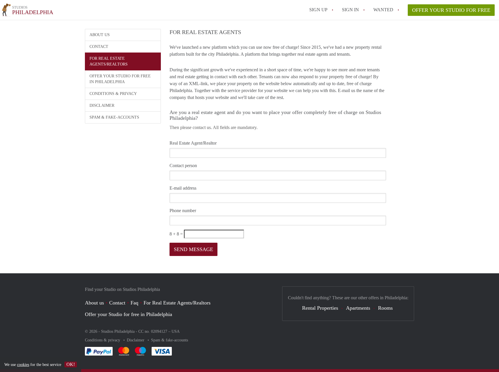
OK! (70, 364)
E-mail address (183, 188)
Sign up (318, 9)
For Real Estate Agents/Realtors (109, 61)
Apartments (358, 308)
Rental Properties (320, 308)
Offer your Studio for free (451, 10)
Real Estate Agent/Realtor (193, 143)
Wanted (383, 9)
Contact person (183, 165)
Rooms (385, 308)
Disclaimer (102, 105)
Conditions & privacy (113, 93)
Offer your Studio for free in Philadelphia (120, 79)
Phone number (183, 210)
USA (176, 331)
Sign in (350, 9)
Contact (99, 46)
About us (100, 35)
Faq (134, 303)
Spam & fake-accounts (114, 117)
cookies (23, 364)
